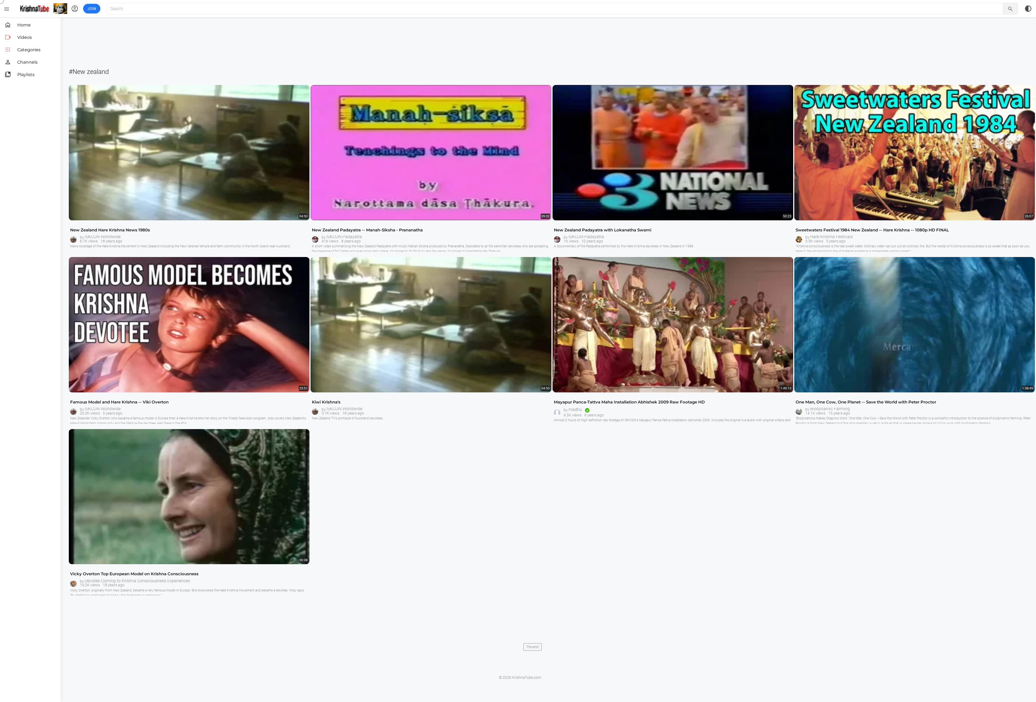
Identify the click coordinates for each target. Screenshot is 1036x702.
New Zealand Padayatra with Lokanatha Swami (602, 229)
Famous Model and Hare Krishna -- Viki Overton (119, 402)
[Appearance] (1028, 8)
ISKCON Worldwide (103, 237)
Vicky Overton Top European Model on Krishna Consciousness (134, 573)
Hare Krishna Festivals (831, 237)
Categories (22, 49)
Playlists (20, 74)
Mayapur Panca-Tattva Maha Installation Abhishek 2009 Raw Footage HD (629, 402)
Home (18, 25)
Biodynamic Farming (830, 409)
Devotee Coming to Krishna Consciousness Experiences (137, 581)
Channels (21, 62)
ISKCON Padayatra (344, 237)
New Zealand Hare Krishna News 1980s (110, 229)
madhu (575, 409)
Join (91, 8)
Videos (18, 37)
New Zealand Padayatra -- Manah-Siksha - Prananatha (367, 229)
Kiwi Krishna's (326, 402)
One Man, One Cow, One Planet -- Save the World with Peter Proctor (866, 402)
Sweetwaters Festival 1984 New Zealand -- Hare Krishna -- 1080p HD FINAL (872, 229)
